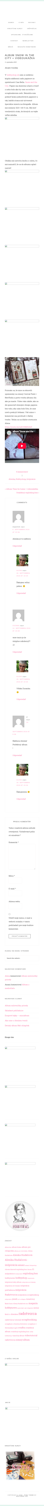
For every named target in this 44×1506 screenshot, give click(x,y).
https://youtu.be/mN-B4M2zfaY (18, 427)
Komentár (14, 842)
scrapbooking (29, 1319)
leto (27, 1304)
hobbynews (10, 1278)
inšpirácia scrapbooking (28, 1295)
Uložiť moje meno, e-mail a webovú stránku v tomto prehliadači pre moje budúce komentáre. (21, 923)
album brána (16, 1247)
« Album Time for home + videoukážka (21, 489)
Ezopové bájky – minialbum (17, 1015)
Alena (19, 570)
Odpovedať (17, 546)
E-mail (12, 888)
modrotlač (20, 1308)
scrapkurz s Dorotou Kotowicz (16, 1324)
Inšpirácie (31, 479)
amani (21, 1265)
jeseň (14, 1299)
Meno (12, 876)
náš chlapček (28, 1308)
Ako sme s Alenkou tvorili (16, 1020)
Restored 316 (22, 1496)
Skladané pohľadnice (14, 1010)
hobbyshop (21, 1277)
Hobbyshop (21, 479)
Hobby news (22, 10)
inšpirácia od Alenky (29, 1282)
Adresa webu (14, 901)
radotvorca (28, 1313)
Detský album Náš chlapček (17, 1025)
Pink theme (29, 1495)
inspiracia (31, 1278)
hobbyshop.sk (13, 75)
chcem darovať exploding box (16, 1269)
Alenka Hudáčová (22, 1254)
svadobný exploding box (20, 1331)
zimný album (23, 1339)
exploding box (30, 1273)
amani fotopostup (31, 1265)
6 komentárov (22, 472)
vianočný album (18, 1335)
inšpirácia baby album (13, 1282)
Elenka (29, 1269)
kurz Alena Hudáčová (17, 1303)
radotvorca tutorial (13, 1320)
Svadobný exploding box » (27, 492)
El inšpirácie (18, 1274)
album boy (8, 1247)
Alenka (12, 479)
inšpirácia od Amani (12, 1286)
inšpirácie (8, 1299)
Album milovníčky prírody (16, 1005)
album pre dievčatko (21, 1251)
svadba (21, 1327)
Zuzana (16, 625)
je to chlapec (22, 1299)
